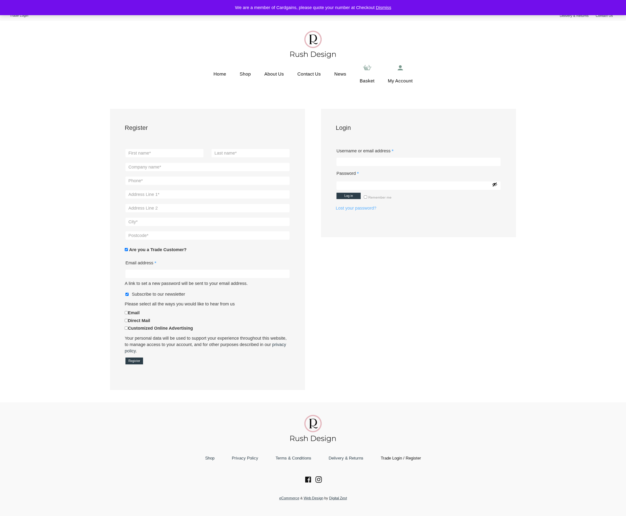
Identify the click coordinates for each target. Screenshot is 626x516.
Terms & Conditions (293, 458)
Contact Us (604, 16)
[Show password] (494, 184)
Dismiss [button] (383, 7)
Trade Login (19, 15)
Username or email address (373, 150)
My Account (400, 80)
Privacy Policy (245, 458)
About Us (274, 74)
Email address (149, 262)
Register (134, 361)
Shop (245, 74)
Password (356, 173)
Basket (367, 80)
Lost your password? (356, 208)
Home (219, 74)
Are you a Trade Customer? (158, 249)
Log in (348, 196)
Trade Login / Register (401, 458)
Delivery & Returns (574, 16)
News (340, 74)
